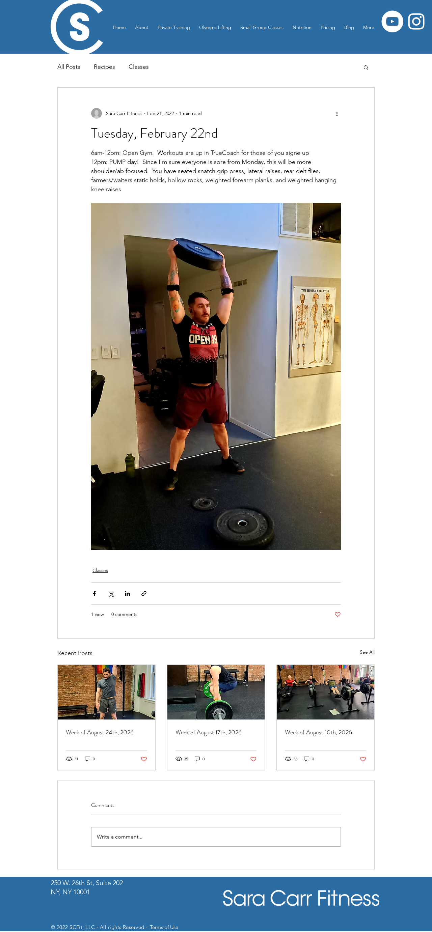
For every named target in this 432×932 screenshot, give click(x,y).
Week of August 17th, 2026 (209, 732)
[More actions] (337, 113)
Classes (139, 66)
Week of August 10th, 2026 (318, 732)
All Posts (68, 66)
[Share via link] (144, 593)
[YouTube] (392, 21)
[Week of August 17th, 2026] (216, 692)
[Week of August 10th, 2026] (325, 692)
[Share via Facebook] (94, 593)
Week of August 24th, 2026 (100, 732)
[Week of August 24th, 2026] (106, 692)
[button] (366, 67)
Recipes (104, 66)
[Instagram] (416, 21)
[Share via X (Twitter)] (111, 593)
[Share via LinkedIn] (127, 593)
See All (367, 652)
